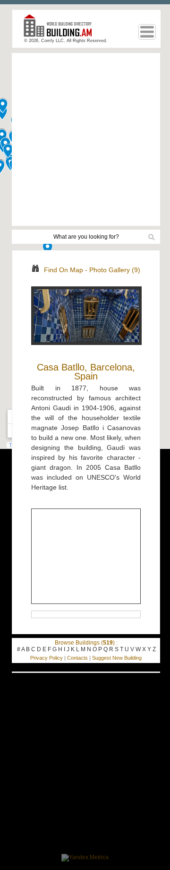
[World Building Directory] (61, 29)
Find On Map (63, 270)
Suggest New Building (117, 658)
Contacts (77, 658)
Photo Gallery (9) (114, 270)
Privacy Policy (46, 658)
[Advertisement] (85, 139)
